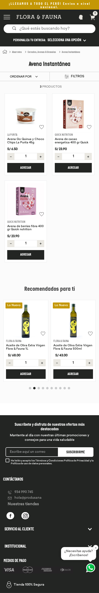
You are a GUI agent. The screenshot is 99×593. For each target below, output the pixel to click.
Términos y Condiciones (49, 460)
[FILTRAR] (73, 77)
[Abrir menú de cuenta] (79, 17)
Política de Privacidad (76, 460)
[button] (49, 40)
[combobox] (49, 28)
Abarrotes (17, 52)
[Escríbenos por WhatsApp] (91, 568)
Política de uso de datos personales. (31, 463)
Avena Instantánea (71, 52)
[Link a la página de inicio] (4, 52)
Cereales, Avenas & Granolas (42, 52)
